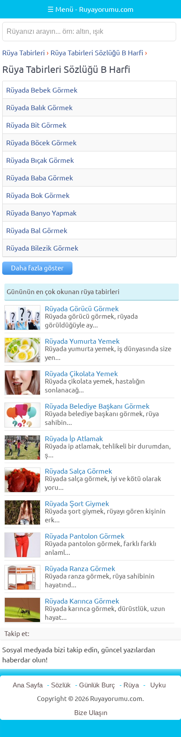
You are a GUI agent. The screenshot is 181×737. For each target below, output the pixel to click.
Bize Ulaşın (90, 712)
